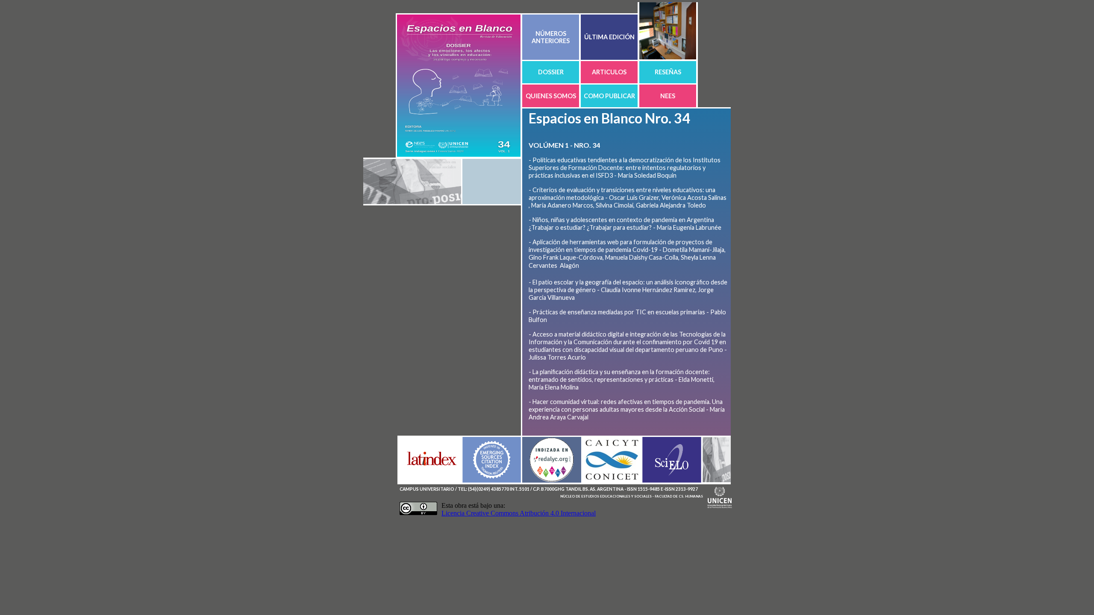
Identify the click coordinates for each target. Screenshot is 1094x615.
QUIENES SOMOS (551, 96)
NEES (667, 96)
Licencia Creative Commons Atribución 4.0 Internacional (518, 513)
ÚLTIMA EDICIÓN (609, 37)
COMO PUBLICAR (609, 96)
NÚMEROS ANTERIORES (551, 37)
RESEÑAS (668, 72)
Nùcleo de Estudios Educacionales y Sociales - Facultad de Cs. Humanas (631, 496)
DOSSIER (551, 72)
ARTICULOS (609, 72)
